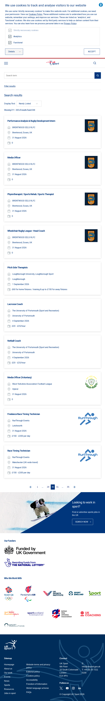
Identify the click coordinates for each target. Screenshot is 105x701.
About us (8, 669)
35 (68, 487)
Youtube (67, 688)
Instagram (73, 688)
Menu (6, 63)
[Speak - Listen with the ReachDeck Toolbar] (101, 5)
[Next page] (75, 487)
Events (7, 677)
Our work (8, 673)
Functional (18, 42)
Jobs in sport (10, 693)
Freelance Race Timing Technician (23, 414)
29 (48, 487)
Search (95, 63)
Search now (81, 522)
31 (57, 487)
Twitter (61, 688)
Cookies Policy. (36, 14)
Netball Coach (14, 340)
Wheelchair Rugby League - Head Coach (26, 230)
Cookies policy (33, 676)
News (6, 681)
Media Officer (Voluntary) (19, 377)
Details (11, 51)
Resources (9, 689)
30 (53, 487)
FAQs (28, 692)
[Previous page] (30, 487)
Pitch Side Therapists (17, 267)
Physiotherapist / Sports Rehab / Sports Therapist (30, 194)
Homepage (52, 63)
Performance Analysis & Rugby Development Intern (31, 121)
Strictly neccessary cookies (26, 30)
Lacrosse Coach (15, 304)
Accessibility (32, 680)
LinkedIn (79, 688)
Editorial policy (33, 672)
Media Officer (13, 157)
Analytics (17, 36)
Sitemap (8, 658)
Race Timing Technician (18, 450)
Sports (7, 685)
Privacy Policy (70, 23)
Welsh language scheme (37, 688)
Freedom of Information (36, 684)
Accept (92, 51)
